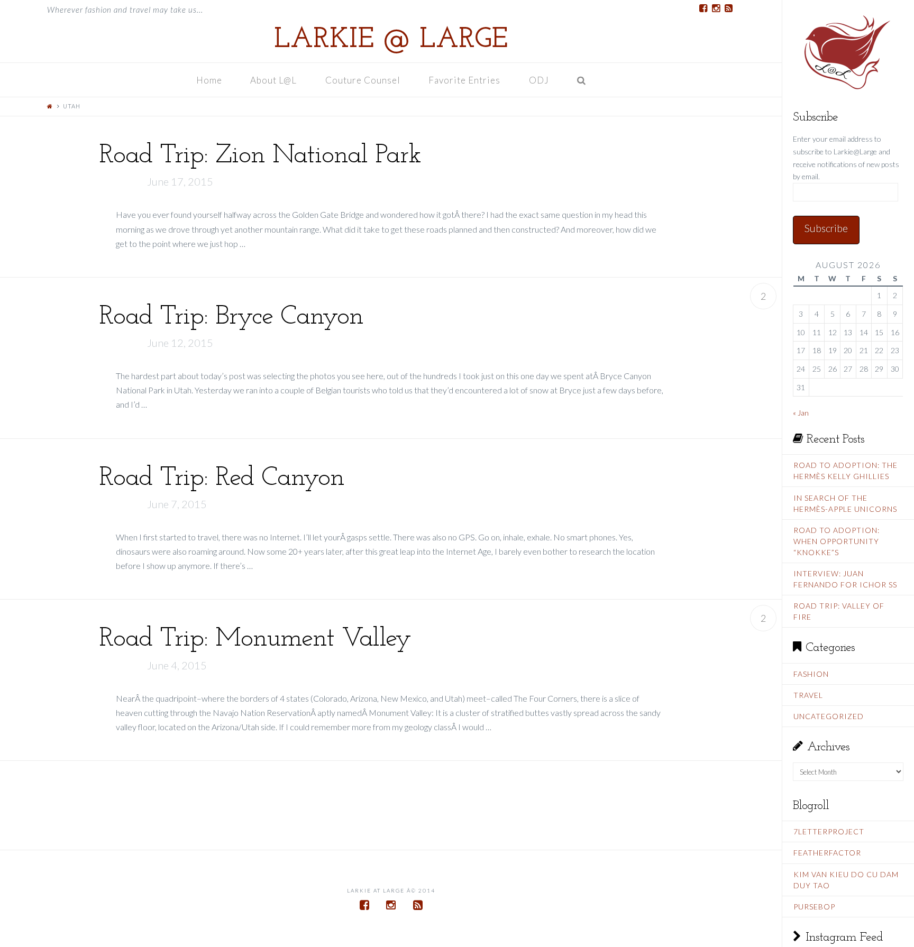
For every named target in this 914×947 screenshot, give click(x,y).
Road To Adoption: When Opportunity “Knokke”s (836, 541)
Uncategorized (828, 716)
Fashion (811, 673)
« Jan (801, 412)
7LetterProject (828, 831)
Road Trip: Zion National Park (260, 155)
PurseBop (814, 906)
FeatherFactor (827, 852)
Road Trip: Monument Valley (255, 639)
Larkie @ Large (391, 40)
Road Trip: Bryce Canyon (231, 317)
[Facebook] (703, 8)
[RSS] (728, 8)
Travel (808, 695)
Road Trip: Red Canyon (221, 478)
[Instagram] (715, 8)
